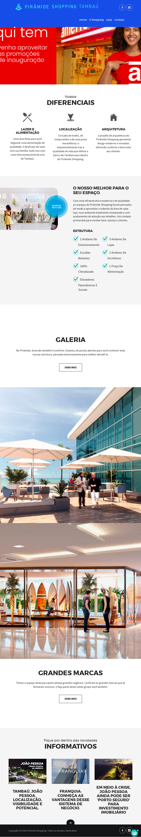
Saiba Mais (70, 367)
